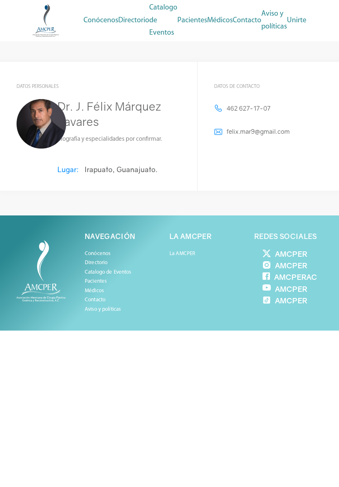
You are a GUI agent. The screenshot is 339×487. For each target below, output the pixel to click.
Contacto (247, 20)
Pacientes (96, 281)
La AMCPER (182, 253)
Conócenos (101, 20)
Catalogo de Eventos (163, 20)
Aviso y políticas (274, 20)
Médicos (94, 290)
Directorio (133, 20)
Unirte (296, 20)
